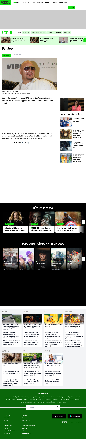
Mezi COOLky (8, 264)
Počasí (58, 397)
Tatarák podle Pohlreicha (51, 399)
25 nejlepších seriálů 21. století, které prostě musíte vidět (19, 40)
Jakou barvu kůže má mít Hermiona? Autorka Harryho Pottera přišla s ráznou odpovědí (14, 229)
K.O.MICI (70, 264)
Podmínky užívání (8, 425)
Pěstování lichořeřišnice (73, 399)
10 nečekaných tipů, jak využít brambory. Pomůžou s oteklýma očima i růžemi (53, 373)
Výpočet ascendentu (26, 402)
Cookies (6, 428)
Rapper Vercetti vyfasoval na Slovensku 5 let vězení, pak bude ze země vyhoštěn (32, 373)
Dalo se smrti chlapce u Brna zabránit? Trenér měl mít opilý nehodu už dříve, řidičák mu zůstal (11, 327)
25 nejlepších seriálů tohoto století (10, 364)
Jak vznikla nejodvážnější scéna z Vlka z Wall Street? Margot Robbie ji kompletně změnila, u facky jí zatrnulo (11, 382)
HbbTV (5, 423)
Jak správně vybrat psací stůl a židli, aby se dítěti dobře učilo (53, 364)
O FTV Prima (7, 415)
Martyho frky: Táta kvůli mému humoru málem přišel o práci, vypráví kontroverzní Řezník (32, 365)
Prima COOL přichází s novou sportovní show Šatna (78, 119)
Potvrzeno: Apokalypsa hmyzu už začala (53, 325)
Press (23, 417)
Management (25, 415)
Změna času (46, 397)
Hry (34, 2)
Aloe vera (62, 399)
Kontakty (24, 423)
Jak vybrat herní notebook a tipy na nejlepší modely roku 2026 (76, 40)
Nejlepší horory (29, 397)
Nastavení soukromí (26, 433)
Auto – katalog (10, 399)
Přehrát (8, 261)
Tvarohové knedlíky (38, 402)
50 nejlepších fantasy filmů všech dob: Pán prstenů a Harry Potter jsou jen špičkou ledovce (78, 133)
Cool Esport (40, 2)
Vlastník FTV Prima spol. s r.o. (11, 430)
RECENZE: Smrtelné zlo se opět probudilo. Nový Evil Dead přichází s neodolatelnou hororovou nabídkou (41, 229)
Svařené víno (39, 399)
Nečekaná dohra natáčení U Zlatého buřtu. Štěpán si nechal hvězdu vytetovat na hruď (32, 342)
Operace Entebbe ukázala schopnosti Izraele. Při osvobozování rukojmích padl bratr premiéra (52, 335)
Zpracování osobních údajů (28, 425)
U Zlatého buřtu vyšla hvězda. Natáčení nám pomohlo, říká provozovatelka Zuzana (31, 334)
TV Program (54, 2)
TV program (38, 397)
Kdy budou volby (65, 397)
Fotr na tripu (24, 264)
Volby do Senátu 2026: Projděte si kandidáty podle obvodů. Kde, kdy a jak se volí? (11, 342)
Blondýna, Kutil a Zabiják (57, 265)
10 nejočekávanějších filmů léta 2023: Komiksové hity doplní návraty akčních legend (78, 157)
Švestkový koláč (61, 402)
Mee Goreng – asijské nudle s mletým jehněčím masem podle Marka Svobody (73, 326)
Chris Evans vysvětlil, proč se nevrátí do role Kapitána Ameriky (67, 229)
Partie (52, 397)
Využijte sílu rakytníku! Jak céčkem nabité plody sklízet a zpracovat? (52, 381)
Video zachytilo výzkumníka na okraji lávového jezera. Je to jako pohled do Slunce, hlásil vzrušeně (53, 343)
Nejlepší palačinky (50, 402)
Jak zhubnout (8, 397)
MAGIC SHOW (40, 264)
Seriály (29, 2)
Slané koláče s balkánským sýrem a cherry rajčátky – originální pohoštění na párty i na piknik (74, 335)
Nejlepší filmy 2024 (18, 397)
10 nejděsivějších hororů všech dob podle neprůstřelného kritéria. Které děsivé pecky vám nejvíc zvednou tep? (46, 42)
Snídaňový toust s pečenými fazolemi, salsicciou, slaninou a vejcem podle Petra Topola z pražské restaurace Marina (73, 343)
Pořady (47, 2)
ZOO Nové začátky (76, 397)
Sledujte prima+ (63, 2)
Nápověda (24, 428)
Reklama (6, 420)
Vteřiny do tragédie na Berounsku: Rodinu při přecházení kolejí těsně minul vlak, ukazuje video (11, 335)
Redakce (24, 430)
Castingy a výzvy (26, 420)
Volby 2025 (32, 399)
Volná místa (6, 417)
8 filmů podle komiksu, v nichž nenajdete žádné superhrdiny (11, 372)
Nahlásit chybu (7, 433)
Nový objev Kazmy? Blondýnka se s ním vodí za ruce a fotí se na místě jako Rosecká (32, 381)
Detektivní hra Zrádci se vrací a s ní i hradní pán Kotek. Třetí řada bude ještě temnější (32, 326)
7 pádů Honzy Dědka (21, 399)
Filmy (24, 2)
